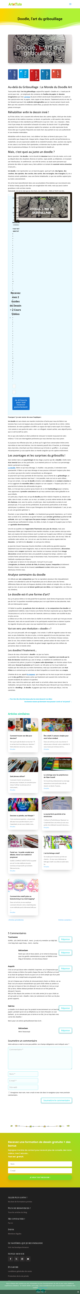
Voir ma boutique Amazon (18, 1247)
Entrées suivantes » (65, 920)
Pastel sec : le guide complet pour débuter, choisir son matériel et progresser (22, 854)
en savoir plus (42, 1287)
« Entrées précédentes (16, 920)
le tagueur (31, 674)
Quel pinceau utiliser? (17, 776)
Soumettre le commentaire (56, 1100)
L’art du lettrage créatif (52, 853)
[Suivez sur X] (16, 1258)
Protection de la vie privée (18, 1276)
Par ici (10, 1223)
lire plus (12, 749)
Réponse (65, 939)
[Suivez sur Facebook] (10, 1258)
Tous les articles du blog (17, 1212)
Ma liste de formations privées (20, 1202)
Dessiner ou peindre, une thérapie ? (22, 816)
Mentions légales (14, 1234)
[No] (77, 1287)
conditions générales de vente (20, 1271)
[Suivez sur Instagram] (22, 1258)
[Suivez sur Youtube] (28, 1258)
